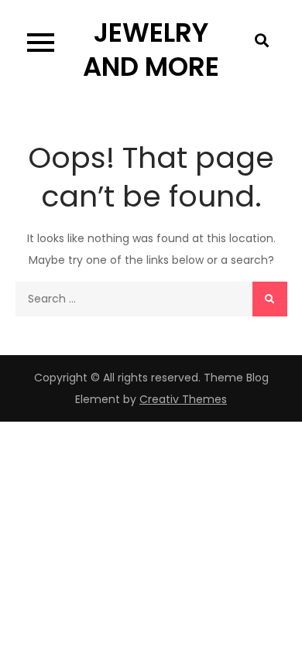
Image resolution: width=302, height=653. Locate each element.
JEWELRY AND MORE (151, 49)
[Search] (269, 299)
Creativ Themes (183, 399)
